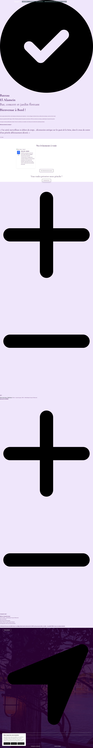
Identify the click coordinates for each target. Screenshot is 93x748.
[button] (26, 166)
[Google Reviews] (73, 1)
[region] (14, 739)
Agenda (31, 1)
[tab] (46, 291)
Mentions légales (57, 746)
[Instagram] (71, 1)
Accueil (25, 1)
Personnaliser (7, 743)
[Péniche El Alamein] (17, 1)
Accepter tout (21, 743)
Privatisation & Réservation (53, 1)
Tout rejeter (14, 743)
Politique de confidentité (35, 746)
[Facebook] (68, 1)
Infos (64, 1)
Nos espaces (39, 1)
